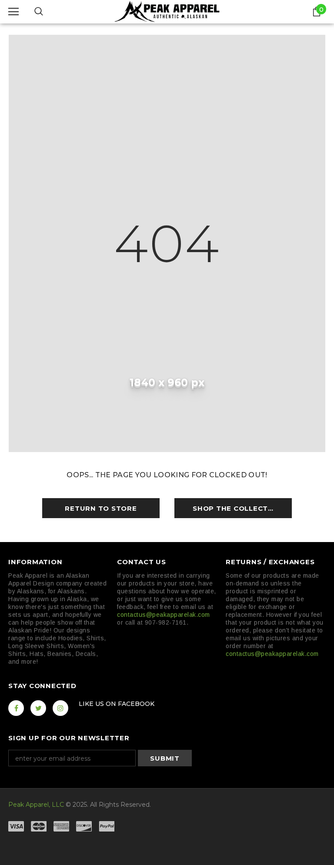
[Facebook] (16, 708)
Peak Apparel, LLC (36, 804)
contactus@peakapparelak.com (163, 614)
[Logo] (167, 11)
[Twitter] (38, 708)
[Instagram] (60, 708)
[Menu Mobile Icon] (13, 12)
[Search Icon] (38, 11)
